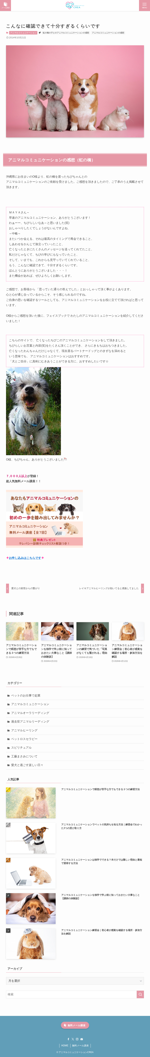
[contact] (81, 1039)
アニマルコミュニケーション (23, 33)
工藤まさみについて (24, 756)
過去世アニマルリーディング (30, 721)
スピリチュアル (21, 747)
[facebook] (68, 1039)
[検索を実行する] (140, 994)
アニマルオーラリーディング (30, 712)
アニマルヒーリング (24, 730)
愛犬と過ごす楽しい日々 (27, 765)
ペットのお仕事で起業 (25, 695)
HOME (64, 1045)
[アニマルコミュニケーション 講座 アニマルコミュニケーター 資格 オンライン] (75, 5)
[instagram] (77, 1039)
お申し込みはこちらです (25, 557)
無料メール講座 (80, 1045)
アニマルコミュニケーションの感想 (108, 33)
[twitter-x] (72, 1039)
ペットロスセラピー (24, 739)
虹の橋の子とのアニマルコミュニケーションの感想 (66, 33)
